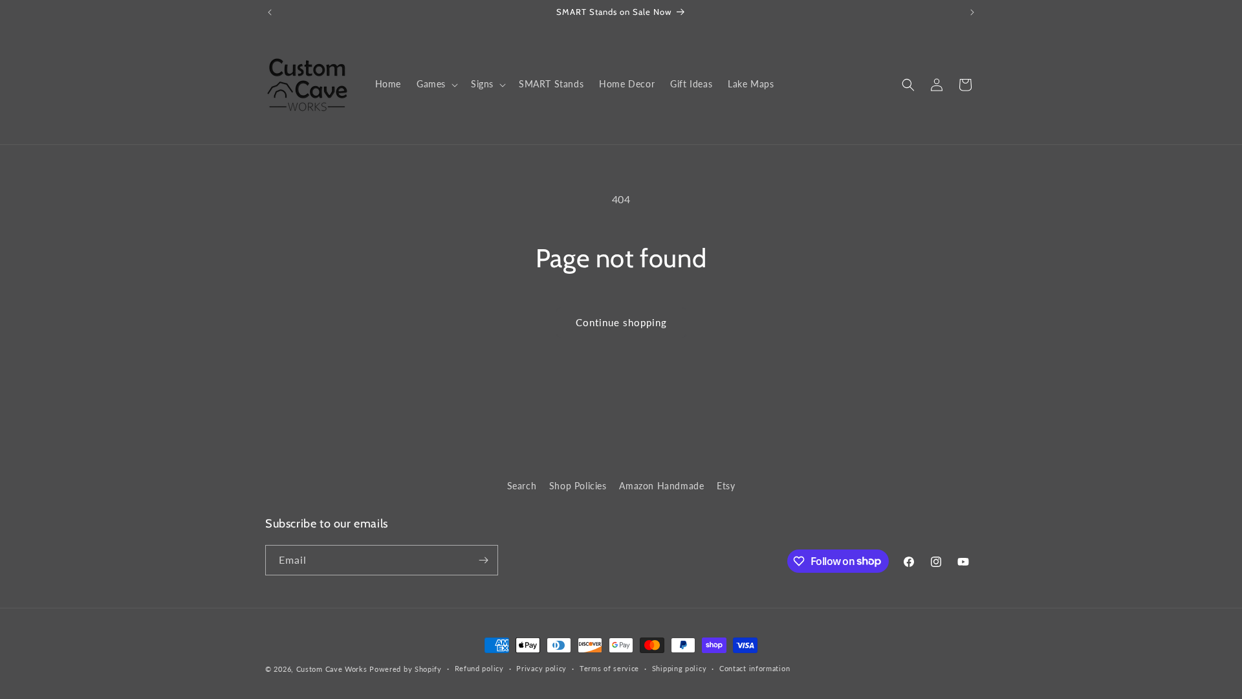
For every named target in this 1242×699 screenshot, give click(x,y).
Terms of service (609, 668)
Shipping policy (679, 668)
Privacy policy (541, 668)
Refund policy (479, 668)
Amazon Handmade (661, 485)
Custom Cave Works (331, 669)
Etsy (726, 485)
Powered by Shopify (405, 669)
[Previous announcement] (270, 12)
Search (522, 485)
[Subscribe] (483, 560)
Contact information (754, 668)
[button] (436, 84)
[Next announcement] (972, 12)
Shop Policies (578, 485)
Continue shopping (621, 322)
